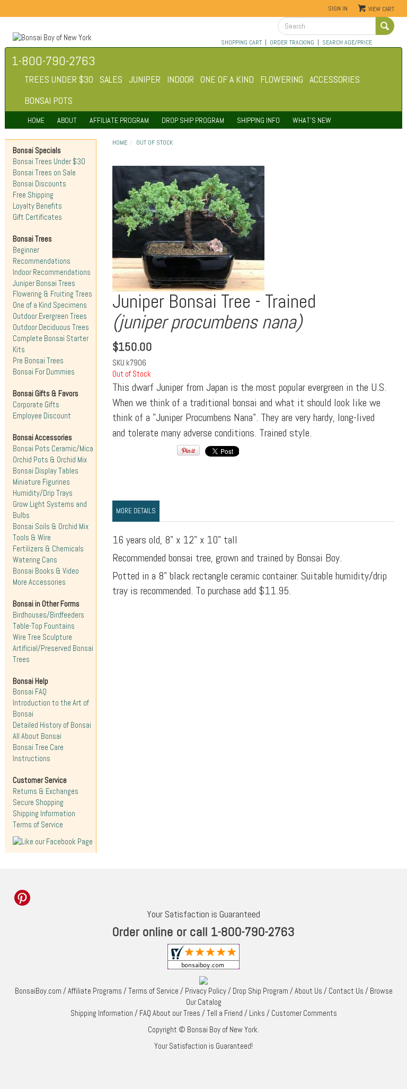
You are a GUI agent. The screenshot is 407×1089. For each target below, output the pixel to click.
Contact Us (346, 991)
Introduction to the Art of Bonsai (51, 708)
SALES (111, 79)
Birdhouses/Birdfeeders (48, 615)
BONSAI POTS (48, 100)
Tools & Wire (32, 537)
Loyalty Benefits (37, 206)
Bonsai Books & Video (46, 571)
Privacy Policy (205, 991)
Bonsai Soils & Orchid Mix (51, 526)
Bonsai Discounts (39, 184)
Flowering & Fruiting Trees (52, 294)
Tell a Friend (225, 1013)
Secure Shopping (38, 802)
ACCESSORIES (334, 79)
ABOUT (67, 120)
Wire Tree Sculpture (42, 637)
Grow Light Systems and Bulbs (50, 509)
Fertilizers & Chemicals (48, 549)
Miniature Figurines (41, 482)
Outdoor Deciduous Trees (51, 327)
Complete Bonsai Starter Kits (51, 344)
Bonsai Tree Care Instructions (38, 753)
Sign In (338, 8)
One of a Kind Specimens (50, 305)
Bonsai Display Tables (45, 471)
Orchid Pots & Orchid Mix (50, 460)
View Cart (381, 9)
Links (257, 1013)
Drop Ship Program (260, 991)
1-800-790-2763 (53, 60)
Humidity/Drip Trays (43, 493)
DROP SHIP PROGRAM (193, 120)
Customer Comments (304, 1013)
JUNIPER (145, 79)
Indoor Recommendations (52, 272)
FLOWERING (281, 79)
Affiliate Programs (95, 991)
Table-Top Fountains (44, 626)
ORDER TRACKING (292, 42)
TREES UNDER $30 (58, 79)
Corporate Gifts (36, 404)
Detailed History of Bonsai (52, 725)
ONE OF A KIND (227, 79)
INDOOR (180, 79)
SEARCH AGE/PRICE (347, 42)
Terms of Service (38, 824)
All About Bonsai (37, 736)
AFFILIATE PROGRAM (119, 120)
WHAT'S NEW (312, 120)
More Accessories (39, 582)
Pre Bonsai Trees (38, 360)
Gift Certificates (37, 217)
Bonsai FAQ (30, 692)
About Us (308, 991)
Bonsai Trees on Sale (44, 172)
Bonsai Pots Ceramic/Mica (53, 448)
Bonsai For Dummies (44, 372)
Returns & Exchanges (45, 791)
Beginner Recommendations (41, 255)
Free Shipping (33, 195)
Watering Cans (35, 560)
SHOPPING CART (241, 42)
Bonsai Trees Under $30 (49, 161)
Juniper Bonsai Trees (44, 283)
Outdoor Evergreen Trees (50, 316)
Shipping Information (44, 813)
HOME (36, 120)
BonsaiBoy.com (38, 991)
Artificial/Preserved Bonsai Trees (53, 654)
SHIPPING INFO (258, 120)
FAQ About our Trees (169, 1013)
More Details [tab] (136, 510)
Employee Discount (42, 416)
